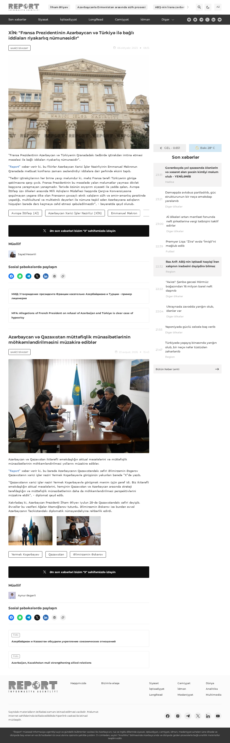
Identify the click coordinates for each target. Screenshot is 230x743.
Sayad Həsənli (27, 254)
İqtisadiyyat (156, 688)
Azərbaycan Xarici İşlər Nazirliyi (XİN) (75, 213)
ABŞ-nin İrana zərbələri (172, 7)
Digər (165, 19)
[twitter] (207, 20)
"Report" (14, 166)
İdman (182, 688)
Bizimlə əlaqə (110, 683)
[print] (54, 276)
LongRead (155, 694)
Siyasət (154, 683)
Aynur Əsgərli (27, 595)
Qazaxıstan (56, 554)
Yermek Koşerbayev (25, 554)
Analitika (212, 688)
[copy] (63, 276)
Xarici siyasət (19, 48)
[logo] (23, 7)
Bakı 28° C (207, 148)
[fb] (189, 20)
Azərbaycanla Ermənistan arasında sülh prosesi (111, 7)
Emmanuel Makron (124, 213)
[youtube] (220, 20)
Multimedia (213, 694)
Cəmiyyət (184, 683)
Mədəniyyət (185, 694)
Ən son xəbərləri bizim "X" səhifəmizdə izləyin (83, 231)
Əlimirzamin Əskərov (88, 554)
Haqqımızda (78, 683)
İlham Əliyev (59, 7)
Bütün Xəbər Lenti (168, 369)
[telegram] (201, 20)
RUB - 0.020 (172, 148)
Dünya (210, 683)
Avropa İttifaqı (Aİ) (25, 213)
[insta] (195, 20)
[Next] (185, 7)
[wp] (20, 276)
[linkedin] (213, 20)
